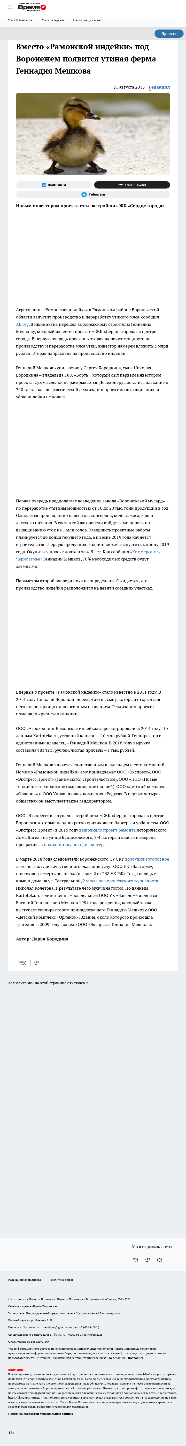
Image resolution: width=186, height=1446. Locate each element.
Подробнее (135, 1358)
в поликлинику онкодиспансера (73, 844)
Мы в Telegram (53, 20)
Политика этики (62, 1279)
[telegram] (38, 963)
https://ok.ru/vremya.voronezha (61, 1397)
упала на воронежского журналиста (122, 881)
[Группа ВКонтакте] (54, 185)
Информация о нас (87, 20)
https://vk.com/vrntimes (23, 1397)
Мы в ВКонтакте (20, 20)
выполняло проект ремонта (107, 830)
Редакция (159, 87)
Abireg (22, 324)
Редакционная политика (24, 1279)
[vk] (22, 963)
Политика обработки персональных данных (40, 1414)
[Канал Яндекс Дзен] (132, 185)
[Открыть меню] (10, 7)
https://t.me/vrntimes (162, 1393)
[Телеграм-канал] (93, 194)
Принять (169, 33)
